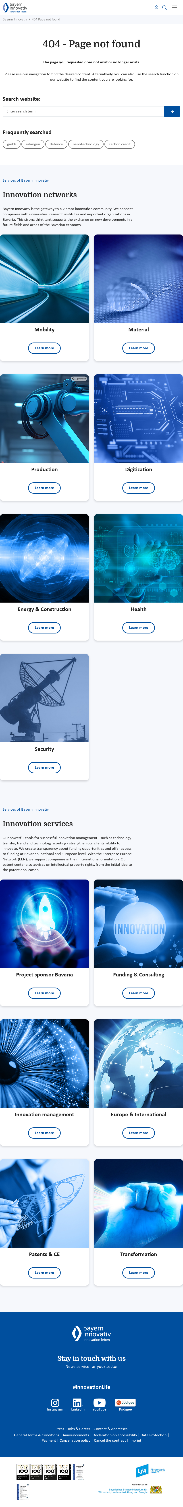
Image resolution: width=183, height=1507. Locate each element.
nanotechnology (86, 144)
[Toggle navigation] (174, 7)
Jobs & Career (79, 1429)
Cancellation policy (75, 1441)
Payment (49, 1441)
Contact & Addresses (110, 1429)
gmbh (11, 144)
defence (56, 144)
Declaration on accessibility (115, 1435)
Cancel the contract (110, 1441)
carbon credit (120, 144)
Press (60, 1429)
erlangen (33, 144)
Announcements (76, 1435)
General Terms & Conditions (37, 1435)
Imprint (135, 1441)
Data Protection (154, 1435)
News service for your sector (91, 1367)
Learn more (44, 348)
